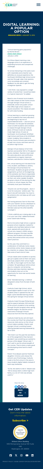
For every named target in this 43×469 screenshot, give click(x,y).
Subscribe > (20, 420)
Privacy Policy (8, 461)
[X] (16, 386)
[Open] (38, 4)
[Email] (25, 386)
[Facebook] (19, 386)
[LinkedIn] (22, 386)
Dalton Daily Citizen (15, 54)
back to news (20, 392)
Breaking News (14, 35)
